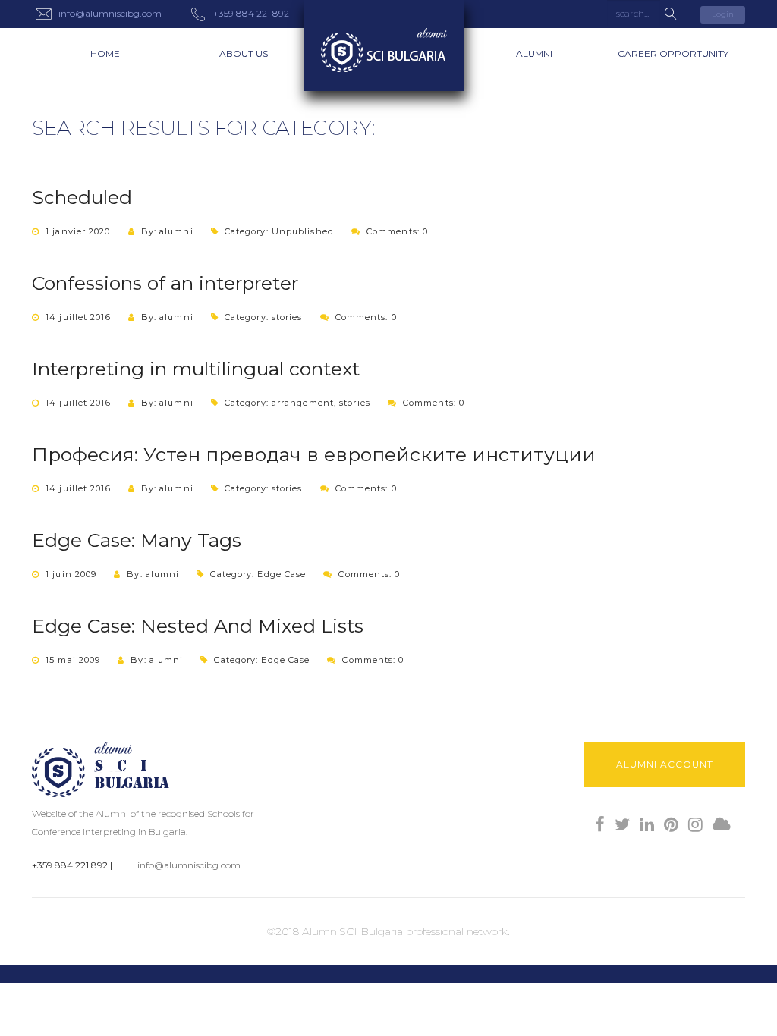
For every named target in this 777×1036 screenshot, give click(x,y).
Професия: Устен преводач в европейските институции (314, 454)
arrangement (303, 402)
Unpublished (303, 231)
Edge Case (281, 574)
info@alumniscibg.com (189, 865)
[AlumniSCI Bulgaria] (388, 45)
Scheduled (82, 197)
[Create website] (722, 825)
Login (723, 14)
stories (287, 317)
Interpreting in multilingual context (196, 368)
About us (243, 53)
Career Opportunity (673, 53)
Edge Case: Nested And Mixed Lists (197, 625)
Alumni (534, 53)
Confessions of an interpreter (165, 283)
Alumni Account (664, 764)
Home (105, 53)
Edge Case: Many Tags (136, 540)
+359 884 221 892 (70, 865)
